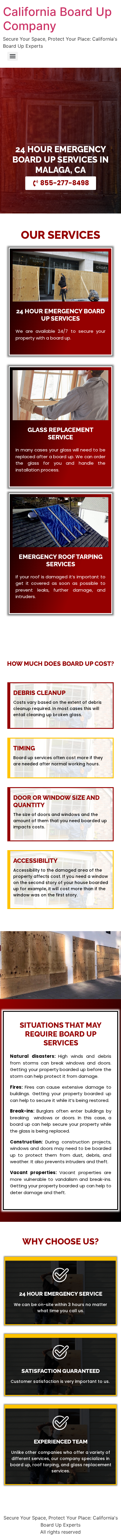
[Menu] (12, 56)
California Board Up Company (57, 18)
